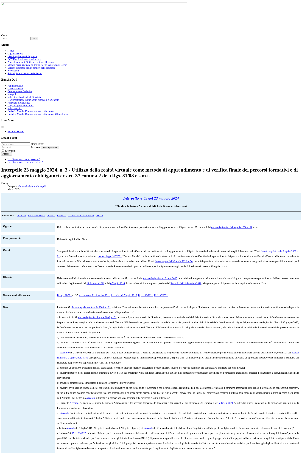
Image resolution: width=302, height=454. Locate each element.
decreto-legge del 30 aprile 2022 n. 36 (174, 261)
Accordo (64, 352)
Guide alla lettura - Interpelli (32, 186)
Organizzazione (15, 53)
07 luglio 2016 (117, 283)
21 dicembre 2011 (95, 283)
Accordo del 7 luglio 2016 (124, 295)
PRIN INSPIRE (16, 131)
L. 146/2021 (147, 295)
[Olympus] (94, 30)
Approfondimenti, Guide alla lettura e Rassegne (31, 62)
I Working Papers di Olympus (22, 56)
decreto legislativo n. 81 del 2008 (160, 278)
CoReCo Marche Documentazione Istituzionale (31, 111)
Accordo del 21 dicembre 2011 (186, 283)
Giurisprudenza (15, 88)
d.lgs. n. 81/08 (226, 403)
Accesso (7, 154)
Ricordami (10, 150)
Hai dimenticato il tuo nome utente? (25, 162)
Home (11, 50)
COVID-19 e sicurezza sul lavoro (24, 59)
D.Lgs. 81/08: (64, 295)
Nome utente (37, 144)
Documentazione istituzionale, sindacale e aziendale (33, 100)
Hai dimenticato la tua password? (24, 159)
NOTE (99, 215)
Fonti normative (15, 85)
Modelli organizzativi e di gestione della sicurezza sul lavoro (37, 65)
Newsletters (13, 70)
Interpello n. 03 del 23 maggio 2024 (151, 198)
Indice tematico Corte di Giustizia (24, 97)
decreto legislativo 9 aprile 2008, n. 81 (91, 307)
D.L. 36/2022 (161, 295)
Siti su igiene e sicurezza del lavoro (25, 73)
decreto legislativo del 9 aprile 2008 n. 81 (231, 227)
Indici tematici (15, 108)
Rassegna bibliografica (19, 102)
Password (36, 147)
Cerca (4, 35)
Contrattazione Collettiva (20, 91)
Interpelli (12, 94)
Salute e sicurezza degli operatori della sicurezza (31, 67)
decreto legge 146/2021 (110, 256)
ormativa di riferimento (82, 215)
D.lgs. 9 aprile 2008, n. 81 (21, 105)
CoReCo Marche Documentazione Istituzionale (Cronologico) (38, 114)
